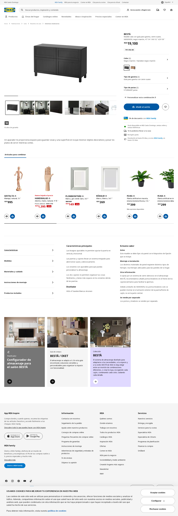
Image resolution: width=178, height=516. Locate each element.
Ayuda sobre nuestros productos (74, 428)
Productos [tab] (13, 16)
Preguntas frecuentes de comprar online (77, 437)
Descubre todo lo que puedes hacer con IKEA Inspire (25, 427)
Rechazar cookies (158, 509)
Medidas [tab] (8, 261)
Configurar (156, 501)
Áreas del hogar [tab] (32, 16)
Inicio (6, 24)
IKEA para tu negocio (71, 2)
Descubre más (10, 460)
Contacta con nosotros (71, 418)
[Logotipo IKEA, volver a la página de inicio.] (9, 10)
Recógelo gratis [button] (133, 135)
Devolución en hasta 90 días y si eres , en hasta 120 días (146, 139)
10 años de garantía (11, 127)
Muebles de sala (35, 24)
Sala (25, 24)
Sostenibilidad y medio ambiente (112, 460)
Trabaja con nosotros (108, 428)
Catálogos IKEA (106, 437)
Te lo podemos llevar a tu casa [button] (139, 131)
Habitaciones (15, 24)
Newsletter (104, 469)
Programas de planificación (148, 441)
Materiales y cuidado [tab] (13, 271)
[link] (133, 67)
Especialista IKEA (144, 432)
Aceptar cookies (157, 493)
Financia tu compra (145, 446)
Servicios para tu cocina (147, 428)
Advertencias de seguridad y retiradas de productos (77, 452)
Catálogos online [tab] (50, 16)
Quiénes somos (106, 418)
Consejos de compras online (73, 432)
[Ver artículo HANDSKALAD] (49, 179)
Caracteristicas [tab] (11, 250)
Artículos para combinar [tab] (15, 154)
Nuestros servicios (145, 418)
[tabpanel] (120, 276)
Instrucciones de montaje (72, 446)
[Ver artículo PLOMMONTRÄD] (80, 179)
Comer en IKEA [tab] (122, 16)
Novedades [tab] (66, 16)
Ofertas (103, 446)
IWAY (102, 474)
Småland (141, 451)
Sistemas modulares (52, 24)
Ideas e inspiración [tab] (83, 16)
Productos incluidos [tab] (12, 293)
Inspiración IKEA (106, 441)
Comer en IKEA (86, 2)
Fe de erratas (67, 458)
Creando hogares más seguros (112, 464)
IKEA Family (58, 2)
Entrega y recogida (145, 423)
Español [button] (167, 2)
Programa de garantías (71, 441)
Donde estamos (106, 423)
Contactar (125, 2)
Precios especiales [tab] (103, 16)
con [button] (142, 118)
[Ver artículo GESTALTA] (18, 179)
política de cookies (57, 511)
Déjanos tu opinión (69, 462)
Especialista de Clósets (147, 437)
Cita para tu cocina (99, 2)
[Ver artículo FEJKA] (141, 179)
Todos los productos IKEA (110, 432)
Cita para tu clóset (113, 2)
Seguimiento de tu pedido (72, 423)
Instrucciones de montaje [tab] (15, 282)
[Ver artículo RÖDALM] (110, 179)
